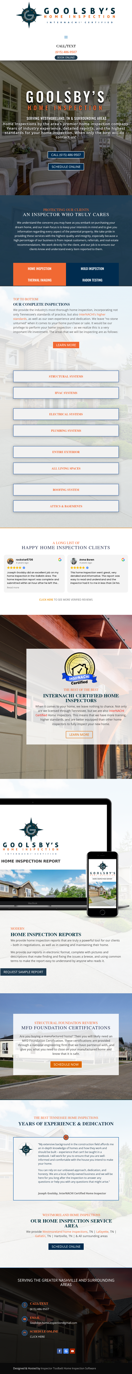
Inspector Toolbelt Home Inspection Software (68, 1368)
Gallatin (40, 1236)
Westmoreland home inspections (65, 1232)
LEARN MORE (66, 345)
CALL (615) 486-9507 (66, 155)
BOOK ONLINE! (66, 57)
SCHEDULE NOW (66, 1064)
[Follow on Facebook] (59, 1351)
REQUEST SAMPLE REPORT (23, 972)
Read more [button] (77, 587)
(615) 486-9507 (66, 52)
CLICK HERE (46, 599)
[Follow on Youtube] (72, 1351)
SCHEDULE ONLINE (66, 167)
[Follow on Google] (66, 1351)
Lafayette (101, 1232)
